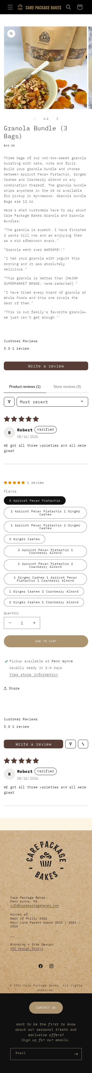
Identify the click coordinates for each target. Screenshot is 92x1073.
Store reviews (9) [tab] (67, 386)
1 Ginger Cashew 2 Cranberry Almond (44, 591)
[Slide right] (57, 118)
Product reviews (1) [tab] (25, 386)
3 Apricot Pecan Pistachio (34, 500)
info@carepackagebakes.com (34, 905)
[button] (10, 7)
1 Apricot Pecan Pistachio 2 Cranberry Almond (45, 565)
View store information (33, 674)
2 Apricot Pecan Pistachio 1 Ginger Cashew (45, 512)
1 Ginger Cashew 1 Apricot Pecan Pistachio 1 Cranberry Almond (45, 578)
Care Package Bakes (41, 985)
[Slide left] (34, 118)
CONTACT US (46, 1007)
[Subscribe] (76, 1054)
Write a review (46, 365)
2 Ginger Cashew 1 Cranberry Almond (44, 602)
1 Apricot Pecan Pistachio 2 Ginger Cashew (45, 526)
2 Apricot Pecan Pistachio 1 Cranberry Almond (45, 551)
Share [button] (14, 688)
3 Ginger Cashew (24, 539)
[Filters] (9, 402)
